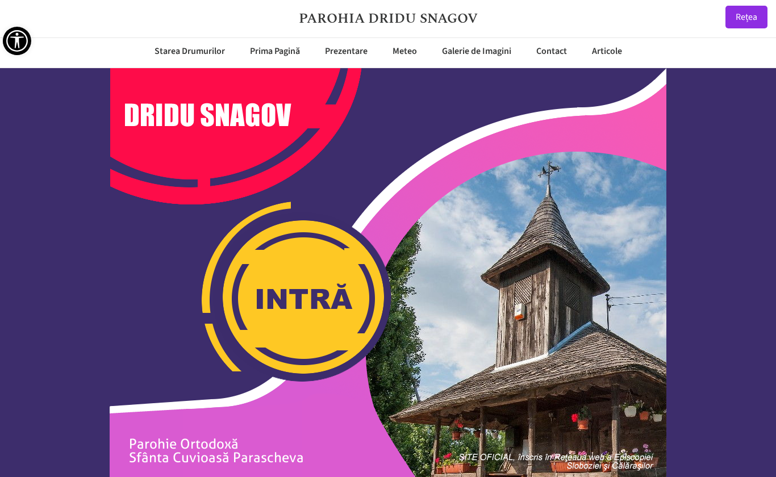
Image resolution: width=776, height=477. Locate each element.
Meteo (405, 51)
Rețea (746, 17)
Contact (551, 51)
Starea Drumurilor (190, 51)
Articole (607, 51)
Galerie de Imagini (476, 51)
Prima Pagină (275, 51)
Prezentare (346, 51)
